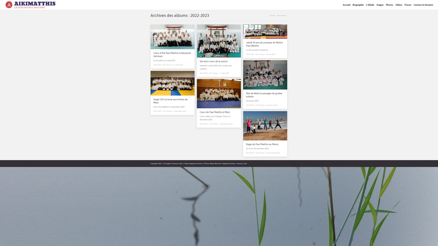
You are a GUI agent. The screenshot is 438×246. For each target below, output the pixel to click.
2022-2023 (157, 65)
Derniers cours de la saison (214, 61)
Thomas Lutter (177, 163)
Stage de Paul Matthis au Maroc (262, 144)
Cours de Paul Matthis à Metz (215, 112)
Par (167, 65)
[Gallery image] (173, 36)
